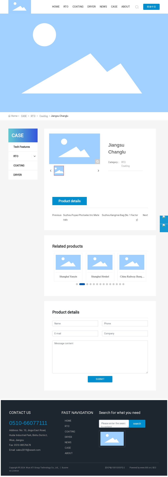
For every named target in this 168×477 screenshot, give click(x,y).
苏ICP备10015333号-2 (115, 468)
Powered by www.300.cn (140, 468)
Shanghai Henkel (100, 276)
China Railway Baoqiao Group (132, 278)
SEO (154, 468)
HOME (68, 420)
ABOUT (69, 453)
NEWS (68, 442)
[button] (77, 284)
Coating (44, 116)
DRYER (68, 437)
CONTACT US (20, 413)
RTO (33, 116)
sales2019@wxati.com (28, 449)
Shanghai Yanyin (68, 276)
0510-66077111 (28, 423)
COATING (70, 431)
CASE (24, 116)
